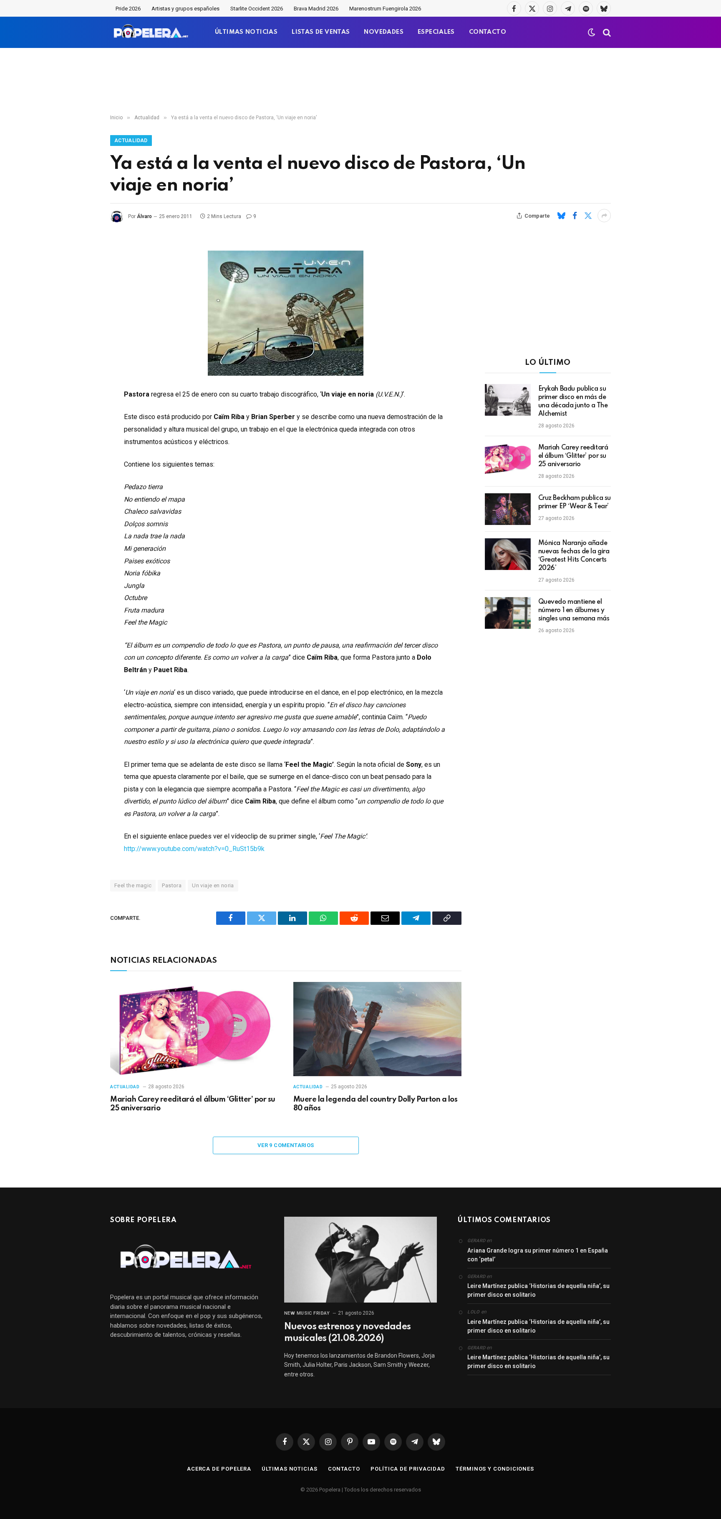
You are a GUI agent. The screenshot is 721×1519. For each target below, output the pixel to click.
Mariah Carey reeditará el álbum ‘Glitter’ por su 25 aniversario (192, 1104)
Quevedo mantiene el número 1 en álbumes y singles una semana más (574, 610)
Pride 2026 (128, 8)
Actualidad (131, 140)
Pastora (172, 885)
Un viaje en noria (213, 885)
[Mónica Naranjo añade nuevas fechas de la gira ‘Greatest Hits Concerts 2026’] (508, 554)
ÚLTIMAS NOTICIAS (246, 32)
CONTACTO (487, 32)
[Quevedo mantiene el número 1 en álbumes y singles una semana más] (508, 613)
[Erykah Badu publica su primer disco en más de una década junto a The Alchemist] (508, 400)
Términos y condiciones (495, 1469)
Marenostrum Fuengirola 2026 (385, 8)
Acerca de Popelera (219, 1469)
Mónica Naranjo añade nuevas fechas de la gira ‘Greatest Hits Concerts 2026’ (574, 556)
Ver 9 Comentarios (285, 1145)
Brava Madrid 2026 (316, 8)
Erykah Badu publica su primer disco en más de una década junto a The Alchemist (573, 401)
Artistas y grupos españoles (185, 8)
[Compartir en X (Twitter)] (588, 215)
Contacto (344, 1469)
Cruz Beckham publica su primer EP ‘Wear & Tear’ (574, 502)
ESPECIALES (436, 32)
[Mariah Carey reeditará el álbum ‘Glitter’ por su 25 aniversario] (194, 1029)
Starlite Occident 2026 (256, 8)
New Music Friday (307, 1313)
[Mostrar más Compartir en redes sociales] (604, 215)
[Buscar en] (606, 32)
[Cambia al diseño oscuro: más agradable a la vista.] (591, 32)
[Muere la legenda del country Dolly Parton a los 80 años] (377, 1029)
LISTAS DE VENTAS (321, 32)
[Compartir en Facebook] (574, 215)
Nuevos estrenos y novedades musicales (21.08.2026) (347, 1332)
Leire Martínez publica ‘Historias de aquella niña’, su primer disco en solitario (538, 1290)
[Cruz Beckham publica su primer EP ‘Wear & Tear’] (508, 509)
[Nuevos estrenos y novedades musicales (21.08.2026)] (360, 1260)
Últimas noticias (290, 1469)
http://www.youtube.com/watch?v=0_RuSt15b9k (194, 849)
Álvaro (144, 216)
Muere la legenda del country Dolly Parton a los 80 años (375, 1104)
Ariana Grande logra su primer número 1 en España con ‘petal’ (537, 1255)
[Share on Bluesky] (561, 215)
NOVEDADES (383, 32)
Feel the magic (132, 885)
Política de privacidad (408, 1469)
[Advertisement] (360, 81)
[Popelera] (151, 32)
